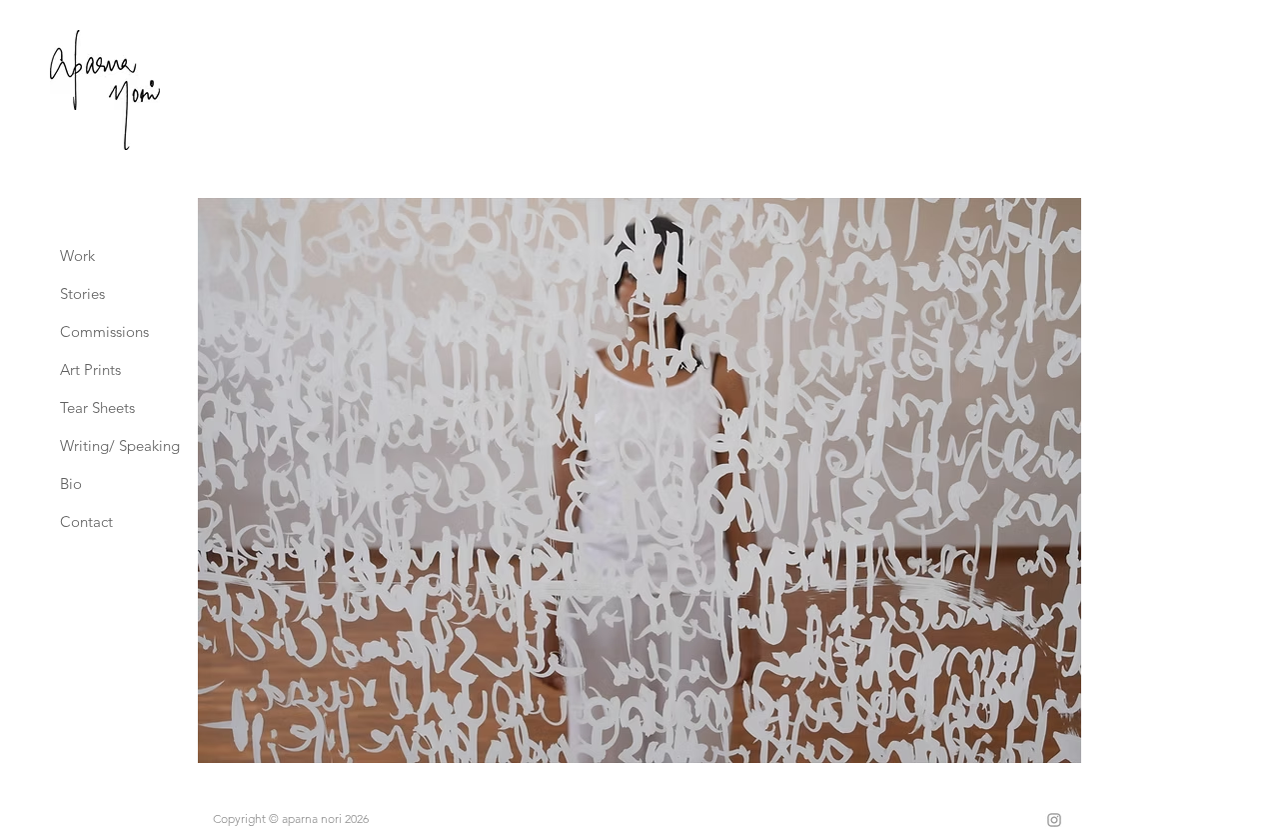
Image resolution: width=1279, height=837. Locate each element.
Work (77, 255)
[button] (639, 480)
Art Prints (90, 369)
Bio (71, 483)
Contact (86, 521)
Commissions (104, 331)
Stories (82, 293)
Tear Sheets (97, 407)
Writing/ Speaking (106, 445)
